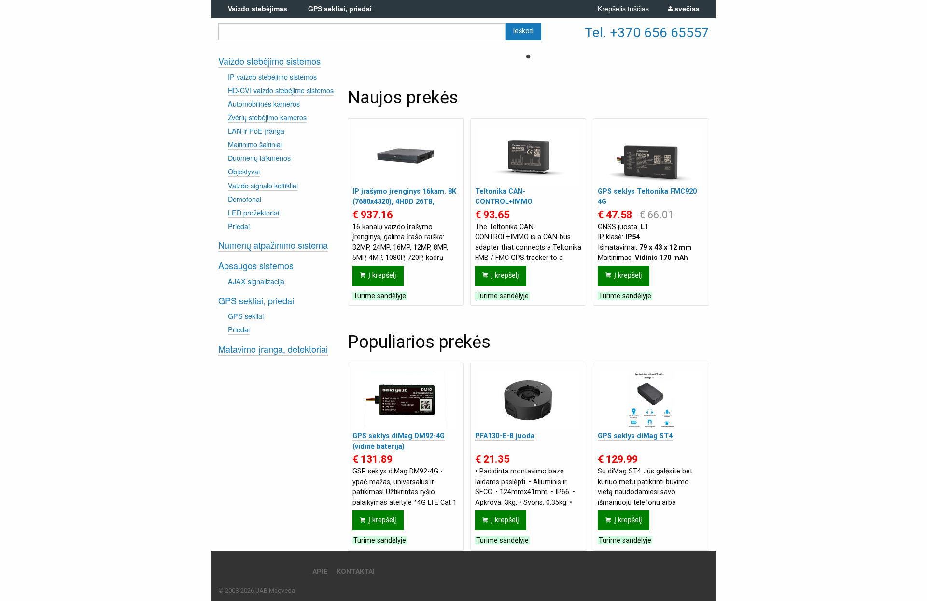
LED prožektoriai (253, 212)
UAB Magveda (275, 590)
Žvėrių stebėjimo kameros (267, 117)
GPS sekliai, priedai (256, 300)
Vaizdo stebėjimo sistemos (269, 61)
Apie (320, 572)
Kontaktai (356, 572)
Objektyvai (244, 171)
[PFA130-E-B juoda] (528, 400)
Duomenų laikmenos (259, 158)
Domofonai (244, 199)
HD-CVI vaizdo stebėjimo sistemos (281, 90)
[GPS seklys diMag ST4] (651, 400)
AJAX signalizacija (256, 281)
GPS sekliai (246, 316)
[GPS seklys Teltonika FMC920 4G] (651, 156)
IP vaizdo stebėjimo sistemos (272, 77)
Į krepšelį (382, 276)
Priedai (239, 226)
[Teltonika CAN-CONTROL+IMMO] (528, 156)
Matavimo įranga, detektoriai (273, 349)
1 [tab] (528, 57)
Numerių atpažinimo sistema (273, 245)
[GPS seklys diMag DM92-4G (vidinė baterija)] (405, 400)
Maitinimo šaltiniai (255, 144)
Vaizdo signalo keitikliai (263, 185)
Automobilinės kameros (264, 104)
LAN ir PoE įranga (256, 131)
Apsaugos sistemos (256, 265)
